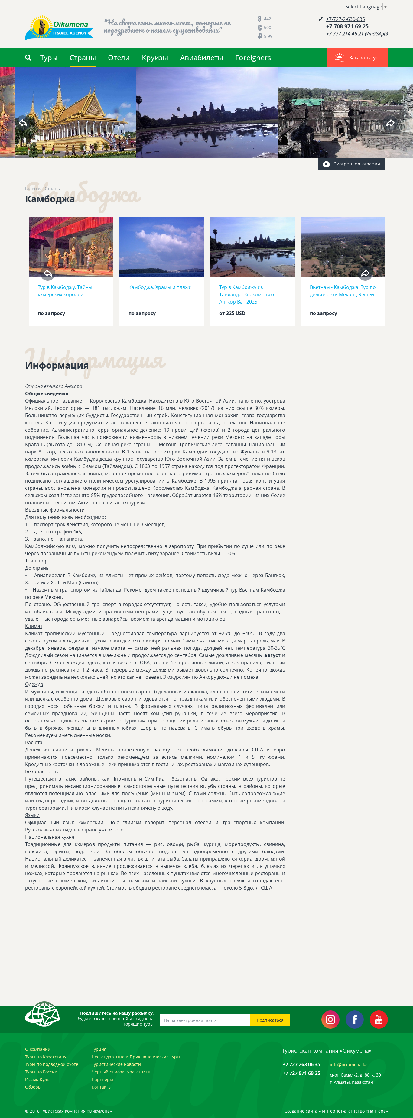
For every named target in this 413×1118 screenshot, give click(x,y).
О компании (37, 1049)
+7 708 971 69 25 (347, 26)
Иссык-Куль (37, 1079)
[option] (207, 112)
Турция (99, 1049)
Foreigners (253, 57)
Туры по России (41, 1072)
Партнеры (102, 1079)
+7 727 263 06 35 (301, 1064)
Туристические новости (116, 1064)
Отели (119, 57)
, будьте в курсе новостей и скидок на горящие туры (116, 1018)
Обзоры (33, 1087)
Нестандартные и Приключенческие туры (136, 1057)
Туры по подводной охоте (51, 1064)
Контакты (102, 1087)
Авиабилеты (201, 57)
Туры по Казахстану (45, 1057)
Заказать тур (364, 57)
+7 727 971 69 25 (301, 1073)
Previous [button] (22, 123)
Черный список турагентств (121, 1072)
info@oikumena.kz (348, 1064)
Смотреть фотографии (356, 164)
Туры (48, 57)
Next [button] (390, 123)
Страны (83, 57)
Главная (33, 189)
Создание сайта (301, 1111)
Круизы (155, 57)
